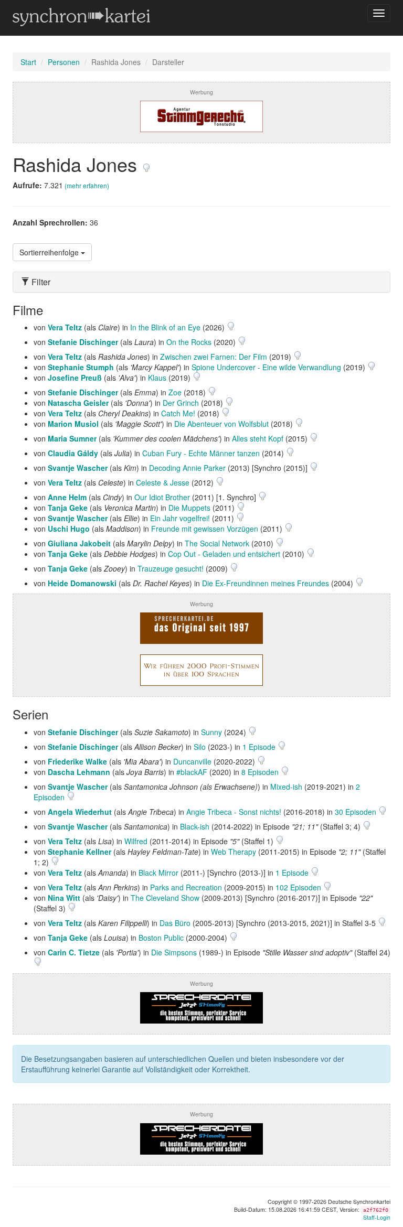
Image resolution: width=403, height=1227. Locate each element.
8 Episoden (261, 772)
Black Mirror (158, 872)
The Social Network (217, 543)
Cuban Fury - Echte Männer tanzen (201, 453)
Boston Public (161, 937)
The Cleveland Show (165, 897)
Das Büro (175, 923)
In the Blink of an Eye (165, 327)
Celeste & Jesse (162, 482)
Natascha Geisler (78, 402)
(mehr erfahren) (87, 185)
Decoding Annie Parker (187, 467)
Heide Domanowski (82, 583)
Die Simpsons (174, 952)
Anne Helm (67, 497)
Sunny (211, 732)
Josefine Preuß (75, 377)
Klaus (157, 377)
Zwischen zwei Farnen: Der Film (213, 356)
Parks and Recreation (186, 887)
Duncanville (192, 761)
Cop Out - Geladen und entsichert (224, 553)
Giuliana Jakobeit (79, 543)
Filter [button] (39, 282)
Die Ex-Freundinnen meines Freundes (265, 583)
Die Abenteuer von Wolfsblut (221, 423)
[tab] (201, 282)
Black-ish (194, 826)
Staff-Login (376, 1217)
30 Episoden (356, 811)
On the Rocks (188, 342)
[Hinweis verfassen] (146, 163)
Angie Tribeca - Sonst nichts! (233, 811)
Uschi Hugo (69, 528)
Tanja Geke (68, 507)
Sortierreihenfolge (50, 252)
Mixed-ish (286, 786)
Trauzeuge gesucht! (170, 568)
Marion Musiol (73, 423)
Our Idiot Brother (162, 497)
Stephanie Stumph (81, 367)
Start (28, 62)
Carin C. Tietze (74, 952)
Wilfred (135, 841)
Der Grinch (181, 402)
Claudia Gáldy (73, 453)
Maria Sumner (72, 438)
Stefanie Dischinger (83, 342)
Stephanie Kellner (79, 851)
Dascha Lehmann (79, 772)
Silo (200, 746)
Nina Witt (64, 897)
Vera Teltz (65, 327)
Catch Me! (178, 413)
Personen (64, 62)
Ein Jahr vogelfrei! (180, 518)
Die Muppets (189, 507)
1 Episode (260, 746)
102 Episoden (299, 887)
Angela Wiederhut (80, 811)
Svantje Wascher (78, 467)
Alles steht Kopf (257, 438)
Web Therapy (233, 851)
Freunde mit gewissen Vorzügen (204, 528)
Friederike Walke (77, 761)
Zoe (175, 392)
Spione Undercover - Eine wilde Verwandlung (266, 367)
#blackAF (191, 772)
